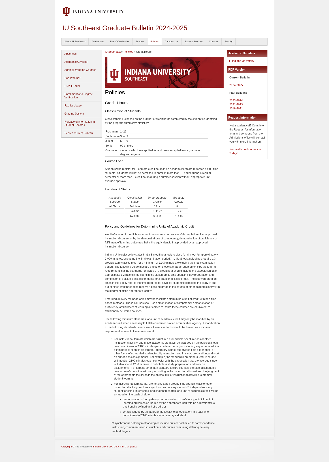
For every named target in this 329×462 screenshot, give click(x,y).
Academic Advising (76, 61)
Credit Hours (72, 86)
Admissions (98, 41)
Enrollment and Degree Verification (78, 96)
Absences (70, 53)
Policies (154, 41)
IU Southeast (113, 51)
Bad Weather (72, 78)
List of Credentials (120, 41)
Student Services (193, 41)
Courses (213, 41)
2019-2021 (236, 108)
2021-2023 (236, 104)
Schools (140, 41)
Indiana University (243, 61)
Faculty (228, 41)
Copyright (66, 446)
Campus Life (171, 41)
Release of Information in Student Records (79, 123)
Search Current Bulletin (78, 133)
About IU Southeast (74, 41)
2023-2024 (236, 100)
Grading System (74, 113)
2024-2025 (236, 85)
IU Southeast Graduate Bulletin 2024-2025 (124, 28)
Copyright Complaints (125, 446)
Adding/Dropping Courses (80, 70)
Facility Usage (73, 105)
